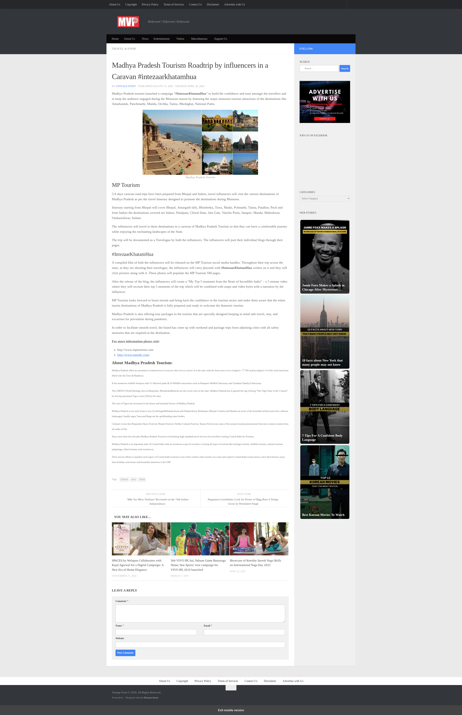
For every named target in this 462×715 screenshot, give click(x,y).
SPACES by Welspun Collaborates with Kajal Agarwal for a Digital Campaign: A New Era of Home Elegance (138, 565)
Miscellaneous (199, 38)
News (145, 38)
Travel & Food (124, 48)
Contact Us (195, 4)
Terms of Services (174, 4)
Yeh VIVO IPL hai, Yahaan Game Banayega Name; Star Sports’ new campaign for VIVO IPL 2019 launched (198, 565)
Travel (142, 479)
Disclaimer (213, 4)
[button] (324, 257)
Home (115, 38)
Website (120, 638)
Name (120, 625)
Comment (122, 601)
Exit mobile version (231, 710)
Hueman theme (151, 697)
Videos (180, 38)
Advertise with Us (234, 4)
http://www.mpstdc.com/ (133, 355)
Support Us (220, 38)
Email (208, 625)
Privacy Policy (150, 4)
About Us (114, 4)
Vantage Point (126, 86)
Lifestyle (124, 479)
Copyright (131, 4)
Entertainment (161, 38)
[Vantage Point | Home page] (128, 21)
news (133, 479)
